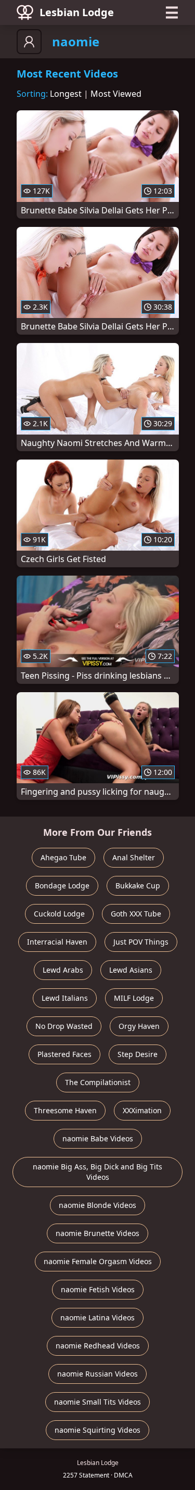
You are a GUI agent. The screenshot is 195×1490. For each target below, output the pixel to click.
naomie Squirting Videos (97, 1430)
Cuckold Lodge (59, 914)
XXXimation (142, 1110)
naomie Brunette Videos (97, 1233)
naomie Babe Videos (97, 1138)
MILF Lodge (134, 998)
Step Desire (138, 1054)
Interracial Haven (57, 942)
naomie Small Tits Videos (97, 1402)
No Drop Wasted (64, 1026)
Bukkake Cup (137, 885)
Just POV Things (140, 942)
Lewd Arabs (63, 970)
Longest (66, 93)
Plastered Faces (64, 1054)
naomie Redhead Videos (98, 1346)
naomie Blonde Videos (97, 1205)
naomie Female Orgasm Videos (98, 1261)
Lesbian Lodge (77, 12)
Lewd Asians (130, 970)
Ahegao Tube (63, 857)
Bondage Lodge (62, 885)
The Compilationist (98, 1082)
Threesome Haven (65, 1110)
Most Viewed (115, 93)
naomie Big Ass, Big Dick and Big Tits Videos (97, 1172)
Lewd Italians (65, 998)
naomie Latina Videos (97, 1317)
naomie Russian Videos (97, 1374)
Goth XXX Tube (136, 914)
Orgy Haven (139, 1026)
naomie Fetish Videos (98, 1289)
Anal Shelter (133, 857)
